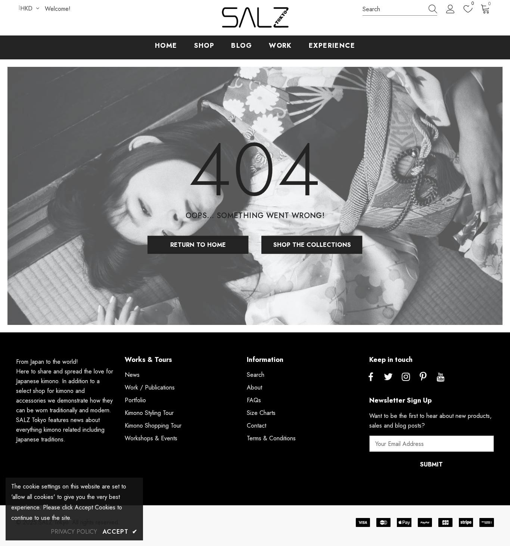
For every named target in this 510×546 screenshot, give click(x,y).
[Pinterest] (423, 377)
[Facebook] (370, 377)
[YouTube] (441, 377)
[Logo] (255, 17)
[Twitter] (388, 377)
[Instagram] (406, 377)
